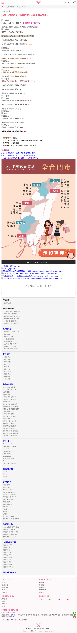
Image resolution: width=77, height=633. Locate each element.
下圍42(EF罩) (7, 555)
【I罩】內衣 (6, 376)
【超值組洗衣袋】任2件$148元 (12, 316)
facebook (43, 599)
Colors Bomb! (7, 456)
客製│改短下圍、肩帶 (9, 537)
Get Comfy (6, 449)
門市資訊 (4, 592)
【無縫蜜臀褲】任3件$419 (11, 318)
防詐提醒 (42, 587)
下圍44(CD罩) (7, 559)
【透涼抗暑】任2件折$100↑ (11, 332)
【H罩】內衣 (7, 374)
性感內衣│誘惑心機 (8, 428)
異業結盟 (4, 590)
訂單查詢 (4, 603)
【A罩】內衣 (7, 357)
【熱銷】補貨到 (7, 341)
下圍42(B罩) (6, 550)
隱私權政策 (5, 585)
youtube (70, 599)
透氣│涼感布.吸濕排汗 (9, 387)
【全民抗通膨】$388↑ (9, 339)
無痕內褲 (5, 506)
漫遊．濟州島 (7, 453)
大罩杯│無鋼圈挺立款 (9, 397)
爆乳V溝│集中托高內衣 (10, 416)
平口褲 (5, 509)
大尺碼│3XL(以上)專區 (9, 494)
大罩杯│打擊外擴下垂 (9, 421)
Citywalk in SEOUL (9, 451)
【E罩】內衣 (7, 367)
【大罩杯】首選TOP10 (10, 344)
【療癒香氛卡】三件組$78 (10, 323)
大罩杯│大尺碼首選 (8, 414)
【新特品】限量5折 (8, 336)
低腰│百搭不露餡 (8, 499)
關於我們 (4, 582)
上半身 (5, 474)
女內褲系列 (7, 482)
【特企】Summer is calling (11, 349)
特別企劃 (6, 441)
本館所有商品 (7, 303)
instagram (61, 599)
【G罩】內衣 (7, 371)
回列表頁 (31, 286)
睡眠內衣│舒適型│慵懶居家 (11, 409)
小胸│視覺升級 (7, 411)
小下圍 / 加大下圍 (9, 542)
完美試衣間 (10, 7)
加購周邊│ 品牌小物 (9, 529)
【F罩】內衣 (7, 369)
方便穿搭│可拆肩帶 (8, 423)
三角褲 (5, 511)
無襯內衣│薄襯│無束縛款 (10, 433)
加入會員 (4, 599)
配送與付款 (42, 590)
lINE (52, 599)
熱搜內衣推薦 (8, 384)
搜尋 (69, 2)
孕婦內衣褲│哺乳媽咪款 (10, 435)
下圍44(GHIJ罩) (7, 564)
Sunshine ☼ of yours (9, 463)
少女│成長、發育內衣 (9, 389)
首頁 (2, 6)
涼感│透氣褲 (7, 485)
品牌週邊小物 (8, 524)
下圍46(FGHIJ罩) (8, 567)
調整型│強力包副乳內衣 (10, 404)
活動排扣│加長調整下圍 (10, 534)
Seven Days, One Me (9, 446)
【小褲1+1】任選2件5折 (10, 321)
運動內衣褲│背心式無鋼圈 (10, 406)
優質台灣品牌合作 (9, 572)
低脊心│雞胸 (7, 418)
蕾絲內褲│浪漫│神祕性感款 (11, 519)
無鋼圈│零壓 (7, 394)
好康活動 (4, 601)
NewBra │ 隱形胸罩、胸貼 (11, 527)
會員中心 (65, 2)
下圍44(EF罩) (7, 562)
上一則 (39, 286)
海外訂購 (42, 592)
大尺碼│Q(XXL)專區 (9, 492)
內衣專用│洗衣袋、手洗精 (10, 532)
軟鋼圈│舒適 (7, 401)
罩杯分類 (6, 354)
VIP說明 (4, 606)
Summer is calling (8, 444)
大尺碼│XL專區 (7, 489)
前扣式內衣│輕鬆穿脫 (9, 426)
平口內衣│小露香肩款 (9, 399)
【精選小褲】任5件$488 (10, 314)
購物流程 (42, 582)
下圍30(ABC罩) (7, 545)
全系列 (5, 471)
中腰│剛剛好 (7, 502)
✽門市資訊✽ (21, 7)
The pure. (6, 461)
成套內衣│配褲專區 (8, 516)
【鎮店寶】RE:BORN (9, 346)
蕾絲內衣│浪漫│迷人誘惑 (10, 431)
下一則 (47, 286)
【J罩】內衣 (6, 379)
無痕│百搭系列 (7, 392)
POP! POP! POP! (8, 458)
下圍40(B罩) (6, 547)
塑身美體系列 (8, 469)
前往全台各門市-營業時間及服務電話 (16, 620)
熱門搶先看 (7, 329)
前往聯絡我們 (10, 617)
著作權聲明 (5, 587)
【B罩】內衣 (7, 359)
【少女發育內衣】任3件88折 (11, 311)
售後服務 (42, 585)
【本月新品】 (7, 334)
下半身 (5, 476)
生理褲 (5, 514)
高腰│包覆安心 (7, 504)
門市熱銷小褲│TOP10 (9, 497)
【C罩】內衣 (7, 362)
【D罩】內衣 (7, 364)
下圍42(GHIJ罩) (7, 557)
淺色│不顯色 (7, 487)
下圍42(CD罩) (7, 552)
